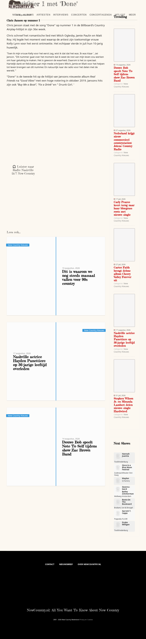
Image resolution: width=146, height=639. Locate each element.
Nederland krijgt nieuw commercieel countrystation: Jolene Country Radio (124, 141)
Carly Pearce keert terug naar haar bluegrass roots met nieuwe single (124, 208)
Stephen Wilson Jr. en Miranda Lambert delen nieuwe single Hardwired (123, 405)
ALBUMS (28, 15)
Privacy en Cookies (86, 620)
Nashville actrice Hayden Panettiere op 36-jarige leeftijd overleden (30, 362)
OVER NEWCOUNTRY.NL (89, 564)
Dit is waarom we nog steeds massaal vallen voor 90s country (78, 277)
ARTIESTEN (43, 15)
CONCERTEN (79, 15)
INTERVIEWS (60, 15)
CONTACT (49, 564)
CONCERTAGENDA (101, 15)
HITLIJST (120, 15)
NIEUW (16, 15)
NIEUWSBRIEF (66, 564)
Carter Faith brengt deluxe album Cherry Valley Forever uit (122, 274)
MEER (132, 15)
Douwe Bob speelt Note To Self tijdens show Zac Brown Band (79, 448)
